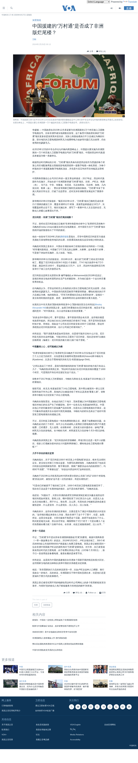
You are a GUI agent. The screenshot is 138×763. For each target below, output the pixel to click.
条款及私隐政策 (42, 725)
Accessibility (75, 739)
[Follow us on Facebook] (84, 706)
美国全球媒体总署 (43, 730)
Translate (132, 2)
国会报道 (112, 667)
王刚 (34, 39)
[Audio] (112, 8)
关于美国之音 (7, 725)
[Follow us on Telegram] (103, 706)
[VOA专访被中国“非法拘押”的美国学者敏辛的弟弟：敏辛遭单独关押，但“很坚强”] (55, 683)
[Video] (120, 8)
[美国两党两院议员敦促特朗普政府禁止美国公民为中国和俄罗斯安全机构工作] (100, 669)
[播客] (122, 706)
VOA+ (4, 734)
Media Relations (77, 734)
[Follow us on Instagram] (90, 706)
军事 (111, 681)
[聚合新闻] (116, 706)
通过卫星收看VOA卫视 (44, 706)
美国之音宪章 (7, 739)
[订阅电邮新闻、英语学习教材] (129, 706)
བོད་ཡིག (72, 730)
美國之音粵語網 (42, 739)
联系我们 (5, 730)
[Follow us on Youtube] (77, 706)
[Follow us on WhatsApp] (109, 706)
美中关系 (67, 667)
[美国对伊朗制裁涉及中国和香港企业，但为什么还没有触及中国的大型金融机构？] (10, 683)
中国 (21, 667)
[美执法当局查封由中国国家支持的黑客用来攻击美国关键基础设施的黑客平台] (55, 669)
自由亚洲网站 (110, 725)
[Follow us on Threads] (97, 706)
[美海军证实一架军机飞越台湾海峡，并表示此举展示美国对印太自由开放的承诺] (100, 683)
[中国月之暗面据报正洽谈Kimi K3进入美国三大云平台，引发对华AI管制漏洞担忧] (10, 669)
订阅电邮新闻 (7, 706)
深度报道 (36, 20)
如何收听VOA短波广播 (44, 711)
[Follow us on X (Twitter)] (71, 706)
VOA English (75, 725)
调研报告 (64, 236)
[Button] (90, 51)
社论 (38, 734)
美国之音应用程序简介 (11, 711)
